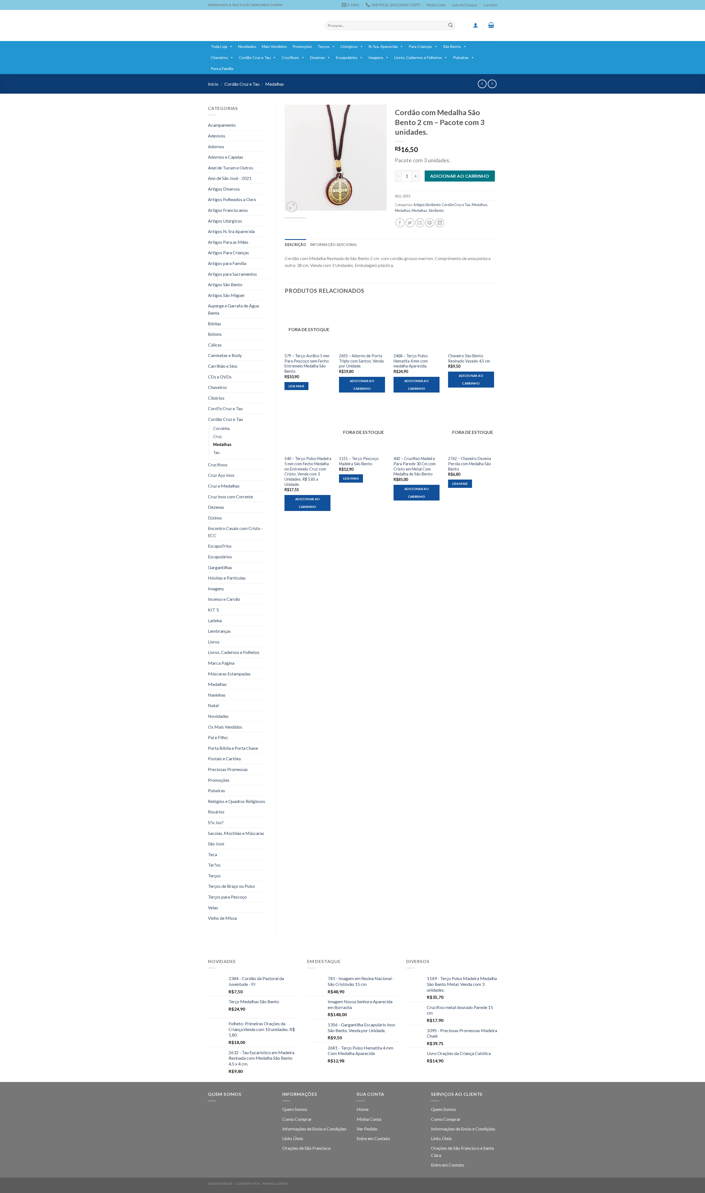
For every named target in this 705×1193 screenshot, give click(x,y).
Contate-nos (247, 1183)
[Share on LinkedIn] (439, 222)
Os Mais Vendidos (225, 726)
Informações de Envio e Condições (314, 1128)
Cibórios (216, 398)
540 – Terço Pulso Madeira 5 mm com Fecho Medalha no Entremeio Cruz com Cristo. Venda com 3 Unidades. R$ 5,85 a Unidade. (307, 471)
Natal (213, 705)
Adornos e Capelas (225, 156)
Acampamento (222, 125)
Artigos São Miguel (226, 295)
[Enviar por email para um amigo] (419, 222)
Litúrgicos (349, 46)
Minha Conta (436, 5)
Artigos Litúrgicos (225, 220)
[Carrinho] (491, 25)
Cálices (215, 344)
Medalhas (274, 83)
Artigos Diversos (224, 188)
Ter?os (214, 864)
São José (216, 843)
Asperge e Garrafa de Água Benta (233, 309)
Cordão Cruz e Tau (255, 57)
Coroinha (221, 428)
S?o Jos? (216, 822)
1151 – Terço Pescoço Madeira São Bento (359, 461)
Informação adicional (333, 244)
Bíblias (214, 323)
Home (362, 1109)
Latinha (215, 620)
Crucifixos (290, 57)
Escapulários (346, 57)
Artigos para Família (227, 263)
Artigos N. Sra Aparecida (231, 231)
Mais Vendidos (274, 46)
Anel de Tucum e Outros (230, 167)
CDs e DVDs (220, 376)
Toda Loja (219, 46)
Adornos (216, 146)
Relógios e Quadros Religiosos (236, 801)
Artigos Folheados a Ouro (232, 199)
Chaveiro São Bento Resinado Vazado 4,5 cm (469, 358)
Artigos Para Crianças (228, 252)
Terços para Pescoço (227, 896)
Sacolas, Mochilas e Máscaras (236, 833)
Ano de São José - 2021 (229, 178)
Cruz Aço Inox (221, 475)
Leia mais (296, 386)
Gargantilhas (220, 567)
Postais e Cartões (224, 758)
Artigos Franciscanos (228, 210)
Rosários (216, 811)
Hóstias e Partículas (227, 577)
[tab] (295, 244)
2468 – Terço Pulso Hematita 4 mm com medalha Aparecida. (411, 360)
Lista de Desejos (464, 5)
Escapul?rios (220, 545)
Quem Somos (294, 1109)
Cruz (217, 436)
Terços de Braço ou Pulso (231, 886)
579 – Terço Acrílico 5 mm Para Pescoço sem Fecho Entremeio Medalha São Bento (306, 363)
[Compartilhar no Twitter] (409, 222)
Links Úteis (292, 1138)
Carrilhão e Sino (222, 366)
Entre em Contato (373, 1138)
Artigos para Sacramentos (232, 274)
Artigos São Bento (225, 284)
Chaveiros (219, 57)
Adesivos (216, 135)
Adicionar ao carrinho (459, 175)
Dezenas (317, 57)
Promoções (302, 46)
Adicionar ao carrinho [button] (362, 384)
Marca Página (221, 663)
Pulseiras (461, 57)
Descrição (295, 244)
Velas (213, 907)
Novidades (247, 46)
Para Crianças (420, 46)
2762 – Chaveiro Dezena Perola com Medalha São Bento (469, 463)
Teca (212, 854)
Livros (213, 641)
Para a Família (222, 68)
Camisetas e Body (225, 355)
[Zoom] (291, 206)
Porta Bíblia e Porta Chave (233, 748)
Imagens (375, 57)
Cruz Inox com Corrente (230, 496)
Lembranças (219, 631)
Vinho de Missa (222, 918)
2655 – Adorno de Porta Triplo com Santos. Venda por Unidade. (361, 360)
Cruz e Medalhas (224, 485)
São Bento (452, 46)
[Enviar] (450, 25)
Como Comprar (297, 1119)
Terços (324, 46)
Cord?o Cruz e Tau (225, 408)
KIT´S (213, 609)
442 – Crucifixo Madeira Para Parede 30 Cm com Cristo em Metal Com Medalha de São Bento (415, 466)
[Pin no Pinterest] (429, 222)
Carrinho (490, 5)
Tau (216, 452)
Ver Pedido (367, 1128)
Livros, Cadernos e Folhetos (418, 57)
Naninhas (217, 694)
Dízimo (215, 517)
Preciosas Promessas (228, 769)
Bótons (215, 334)
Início (213, 83)
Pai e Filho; (218, 737)
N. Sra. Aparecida (383, 46)
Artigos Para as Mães (228, 242)
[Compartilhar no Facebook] (400, 222)
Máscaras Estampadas (229, 673)
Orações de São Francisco (306, 1148)
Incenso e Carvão (224, 599)
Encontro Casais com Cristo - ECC (235, 532)
